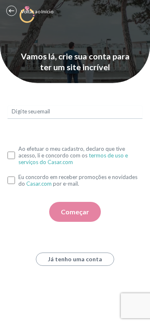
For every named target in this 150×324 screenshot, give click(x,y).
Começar (75, 212)
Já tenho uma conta (75, 259)
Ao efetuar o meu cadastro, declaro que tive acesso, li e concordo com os (73, 155)
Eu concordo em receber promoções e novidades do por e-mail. (78, 180)
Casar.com (39, 183)
